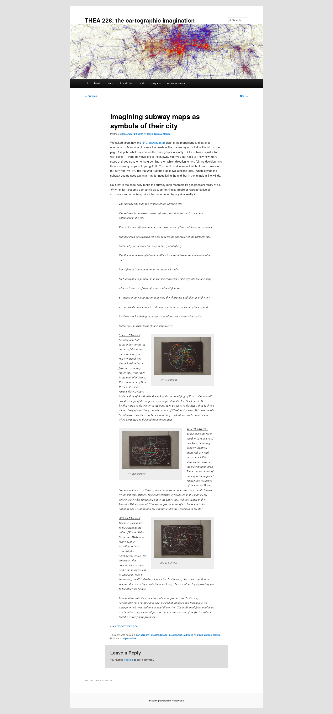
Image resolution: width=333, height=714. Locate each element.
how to (110, 83)
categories (155, 83)
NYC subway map (153, 142)
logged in (129, 659)
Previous (91, 96)
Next (244, 96)
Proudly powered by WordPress (166, 700)
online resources (176, 83)
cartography (143, 635)
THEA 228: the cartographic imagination (140, 20)
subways (188, 635)
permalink (130, 638)
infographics (175, 635)
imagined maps (159, 635)
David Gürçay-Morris (158, 134)
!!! (87, 83)
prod (141, 83)
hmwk (97, 83)
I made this (126, 83)
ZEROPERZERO (126, 626)
